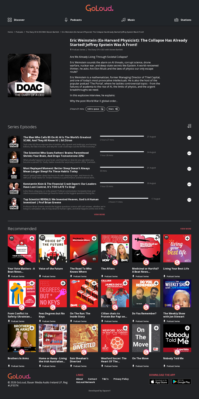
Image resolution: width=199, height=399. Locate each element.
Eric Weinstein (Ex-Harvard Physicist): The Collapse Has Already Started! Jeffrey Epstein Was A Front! (103, 32)
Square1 (106, 390)
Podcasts (19, 32)
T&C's (105, 378)
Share (111, 108)
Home (10, 32)
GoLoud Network (85, 382)
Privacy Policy (121, 378)
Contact (92, 378)
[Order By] (189, 125)
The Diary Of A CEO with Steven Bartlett (42, 32)
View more (99, 214)
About (79, 378)
